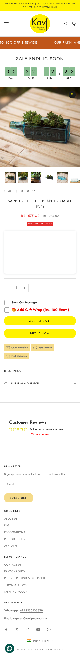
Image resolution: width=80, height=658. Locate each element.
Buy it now (40, 333)
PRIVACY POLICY (14, 571)
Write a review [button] (40, 434)
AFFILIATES (11, 546)
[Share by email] (33, 191)
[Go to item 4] (49, 177)
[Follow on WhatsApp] (49, 629)
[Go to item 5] (62, 177)
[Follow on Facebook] (6, 629)
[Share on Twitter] (22, 191)
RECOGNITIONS (14, 532)
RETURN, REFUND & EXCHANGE (25, 578)
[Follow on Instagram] (27, 629)
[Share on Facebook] (16, 191)
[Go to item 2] (23, 177)
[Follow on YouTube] (38, 629)
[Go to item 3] (36, 177)
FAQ (6, 525)
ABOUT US (10, 519)
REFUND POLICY (14, 539)
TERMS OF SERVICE (16, 585)
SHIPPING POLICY (15, 592)
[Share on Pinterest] (27, 191)
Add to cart (40, 321)
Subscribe (18, 498)
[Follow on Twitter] (17, 629)
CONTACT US (13, 565)
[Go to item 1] (10, 177)
